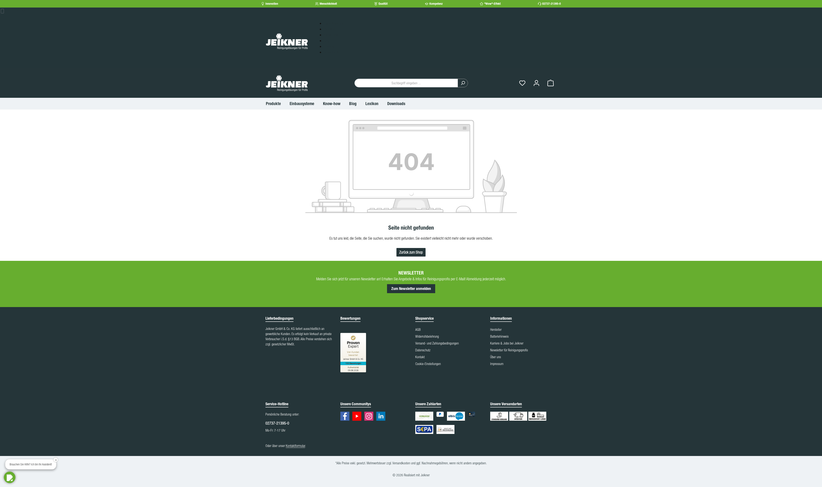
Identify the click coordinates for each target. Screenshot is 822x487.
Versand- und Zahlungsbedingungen (437, 343)
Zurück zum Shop (411, 252)
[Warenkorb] (551, 83)
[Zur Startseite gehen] (286, 41)
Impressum (496, 364)
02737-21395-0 (551, 4)
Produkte (330, 29)
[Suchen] (463, 83)
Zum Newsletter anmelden (411, 288)
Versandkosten (401, 463)
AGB (418, 329)
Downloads (331, 52)
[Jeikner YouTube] (357, 417)
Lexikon (329, 46)
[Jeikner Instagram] (369, 417)
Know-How (331, 35)
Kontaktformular (295, 446)
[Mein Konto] (536, 83)
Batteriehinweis (499, 336)
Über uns (495, 357)
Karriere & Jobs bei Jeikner (506, 343)
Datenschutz (422, 350)
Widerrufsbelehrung (427, 336)
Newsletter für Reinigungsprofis (509, 350)
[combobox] (406, 83)
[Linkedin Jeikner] (381, 417)
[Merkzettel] (522, 83)
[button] (9, 477)
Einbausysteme (334, 23)
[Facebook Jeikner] (345, 417)
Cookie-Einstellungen (428, 364)
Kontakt (420, 357)
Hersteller (496, 329)
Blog (327, 40)
